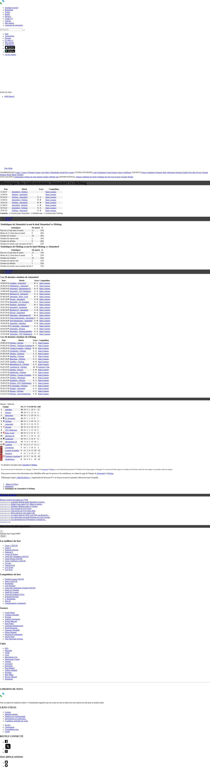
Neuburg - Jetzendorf (18, 305)
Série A (48, 172)
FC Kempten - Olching (18, 386)
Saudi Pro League (67, 172)
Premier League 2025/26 (14, 579)
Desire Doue (10, 637)
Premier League (34, 172)
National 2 (9, 552)
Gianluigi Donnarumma (14, 626)
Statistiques (9, 486)
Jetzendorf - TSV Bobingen (20, 291)
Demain (8, 38)
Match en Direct (12, 484)
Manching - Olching (17, 359)
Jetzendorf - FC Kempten (19, 302)
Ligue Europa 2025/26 (13, 559)
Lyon (7, 655)
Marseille (8, 651)
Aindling (8, 445)
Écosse (199, 172)
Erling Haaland (11, 632)
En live (7, 725)
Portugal (179, 172)
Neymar (8, 617)
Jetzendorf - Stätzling (18, 323)
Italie (164, 172)
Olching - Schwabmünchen (20, 394)
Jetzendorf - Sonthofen (18, 307)
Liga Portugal (10, 586)
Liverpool (8, 664)
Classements (9, 727)
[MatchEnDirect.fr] (8, 4)
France (144, 172)
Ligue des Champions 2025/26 (16, 556)
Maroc (14, 175)
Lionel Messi (10, 613)
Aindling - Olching (17, 362)
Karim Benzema (11, 628)
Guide (7, 732)
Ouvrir (3, 536)
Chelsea (8, 661)
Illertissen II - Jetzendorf (19, 294)
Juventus (8, 672)
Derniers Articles (8, 495)
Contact (8, 712)
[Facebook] (6, 742)
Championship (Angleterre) (15, 603)
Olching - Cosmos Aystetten (20, 375)
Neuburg (8, 453)
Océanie (124, 177)
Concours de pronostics (14, 25)
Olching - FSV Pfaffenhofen (20, 383)
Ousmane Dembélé (12, 630)
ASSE (7, 653)
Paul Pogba (9, 624)
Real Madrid (9, 668)
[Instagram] (6, 752)
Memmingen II (11, 442)
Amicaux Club (43, 367)
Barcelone (9, 666)
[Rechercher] (24, 30)
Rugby (7, 14)
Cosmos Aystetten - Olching (20, 348)
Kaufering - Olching (17, 380)
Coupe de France (11, 554)
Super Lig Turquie (12, 590)
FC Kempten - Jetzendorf (19, 326)
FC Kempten (10, 418)
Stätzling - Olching (17, 356)
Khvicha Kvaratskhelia (13, 634)
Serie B (8, 601)
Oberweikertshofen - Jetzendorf (22, 318)
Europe (117, 177)
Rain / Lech (9, 433)
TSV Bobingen (11, 430)
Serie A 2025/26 (11, 581)
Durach (8, 413)
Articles (8, 21)
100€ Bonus (9, 45)
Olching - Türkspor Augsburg (21, 346)
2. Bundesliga (10, 599)
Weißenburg (10, 459)
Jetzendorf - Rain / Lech (19, 297)
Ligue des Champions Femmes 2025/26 (20, 588)
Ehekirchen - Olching (18, 372)
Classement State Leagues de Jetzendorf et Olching (25, 399)
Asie (112, 177)
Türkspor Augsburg (12, 456)
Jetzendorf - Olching (19, 192)
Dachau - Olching (16, 391)
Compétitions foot (12, 729)
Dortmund (9, 679)
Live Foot (8, 570)
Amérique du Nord (89, 177)
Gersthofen (9, 448)
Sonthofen (9, 439)
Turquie (205, 172)
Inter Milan (9, 675)
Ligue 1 (18, 172)
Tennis (7, 12)
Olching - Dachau (16, 343)
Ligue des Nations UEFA (14, 594)
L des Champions (99, 172)
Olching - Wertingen (17, 378)
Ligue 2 (25, 172)
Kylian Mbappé (11, 621)
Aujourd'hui (9, 36)
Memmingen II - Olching (19, 364)
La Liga (8, 563)
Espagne (159, 172)
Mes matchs (9, 23)
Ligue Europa (111, 172)
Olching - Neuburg (17, 354)
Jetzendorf (9, 218)
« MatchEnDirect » (23, 478)
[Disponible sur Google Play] (10, 52)
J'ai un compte (10, 55)
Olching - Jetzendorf (19, 194)
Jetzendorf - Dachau (17, 329)
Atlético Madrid (11, 670)
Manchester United (12, 659)
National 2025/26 (11, 550)
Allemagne (171, 172)
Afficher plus (54, 177)
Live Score (9, 567)
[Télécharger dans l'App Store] (10, 48)
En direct (9, 40)
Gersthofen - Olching (18, 351)
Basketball (9, 10)
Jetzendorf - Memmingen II (20, 289)
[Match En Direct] (8, 696)
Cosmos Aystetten (12, 450)
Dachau (8, 427)
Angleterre (151, 172)
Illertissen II (9, 436)
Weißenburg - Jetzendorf (19, 286)
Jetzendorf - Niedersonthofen (21, 331)
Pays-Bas (192, 172)
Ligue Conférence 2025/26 (15, 561)
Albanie (39, 177)
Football (11, 8)
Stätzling (8, 410)
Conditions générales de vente (16, 721)
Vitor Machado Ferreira (14, 639)
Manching (9, 415)
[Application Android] (6, 766)
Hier (6, 34)
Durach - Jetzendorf (17, 299)
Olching (8, 220)
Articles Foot (10, 565)
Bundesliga (55, 172)
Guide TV (9, 19)
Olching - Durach (16, 370)
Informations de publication (15, 719)
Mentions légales (11, 714)
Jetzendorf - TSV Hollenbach (21, 334)
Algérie (185, 172)
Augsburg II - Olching (18, 367)
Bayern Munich (11, 677)
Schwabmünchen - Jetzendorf (21, 321)
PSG (7, 648)
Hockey (8, 16)
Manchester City (11, 657)
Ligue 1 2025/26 (11, 546)
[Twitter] (8, 749)
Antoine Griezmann (12, 619)
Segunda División (12, 597)
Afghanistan (19, 177)
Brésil (9, 175)
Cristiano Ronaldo (12, 615)
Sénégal (20, 175)
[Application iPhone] (6, 763)
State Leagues (50, 192)
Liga (42, 172)
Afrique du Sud (30, 177)
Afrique (79, 177)
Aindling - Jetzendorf (18, 283)
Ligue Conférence (124, 172)
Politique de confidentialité (15, 716)
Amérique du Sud (103, 177)
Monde (130, 177)
